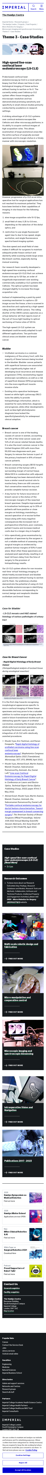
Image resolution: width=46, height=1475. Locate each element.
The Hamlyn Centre (13, 15)
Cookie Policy (31, 1450)
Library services (8, 1351)
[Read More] (10, 862)
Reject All (23, 1463)
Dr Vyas (10, 866)
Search (33, 9)
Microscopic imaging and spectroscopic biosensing (21, 29)
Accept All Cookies (23, 1470)
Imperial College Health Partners (15, 1405)
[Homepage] (15, 7)
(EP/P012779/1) (13, 902)
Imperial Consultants (10, 1411)
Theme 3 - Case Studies (11, 32)
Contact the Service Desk (12, 1345)
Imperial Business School (12, 1373)
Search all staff (8, 1392)
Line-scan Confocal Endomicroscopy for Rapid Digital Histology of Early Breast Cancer (20, 776)
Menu (41, 9)
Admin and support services (13, 1383)
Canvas (5, 1342)
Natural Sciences (9, 1370)
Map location (9, 1311)
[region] (23, 1452)
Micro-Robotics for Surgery (12, 27)
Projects (21, 24)
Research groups (21, 22)
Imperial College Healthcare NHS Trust (17, 1408)
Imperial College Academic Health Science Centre (22, 1402)
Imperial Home (7, 22)
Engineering (7, 1364)
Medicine (5, 1367)
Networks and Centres (11, 1386)
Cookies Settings (23, 1455)
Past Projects (31, 24)
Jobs (4, 1348)
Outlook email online (10, 1354)
